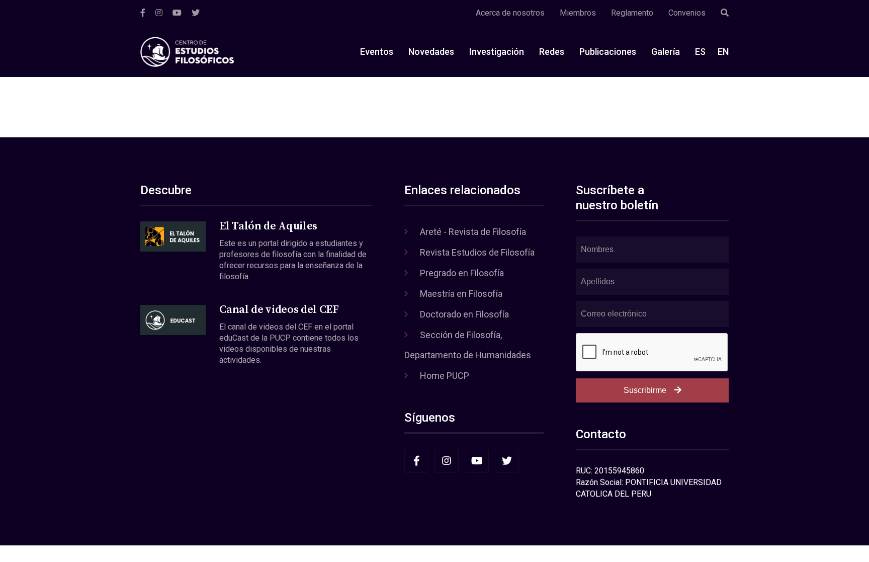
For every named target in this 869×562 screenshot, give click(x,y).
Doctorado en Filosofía (464, 314)
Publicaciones (607, 51)
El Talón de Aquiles (268, 226)
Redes (551, 51)
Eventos (376, 51)
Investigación (496, 51)
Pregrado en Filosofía (462, 273)
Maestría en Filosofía (461, 293)
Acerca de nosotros (510, 13)
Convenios (687, 13)
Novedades (431, 51)
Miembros (578, 13)
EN (723, 51)
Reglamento (632, 13)
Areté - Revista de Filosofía (473, 231)
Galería (665, 51)
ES (700, 51)
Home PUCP (444, 375)
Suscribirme (645, 390)
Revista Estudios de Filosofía (477, 252)
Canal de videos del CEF (278, 309)
